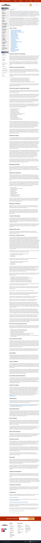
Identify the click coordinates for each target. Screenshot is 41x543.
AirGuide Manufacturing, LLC (4, 55)
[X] (4, 531)
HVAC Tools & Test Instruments (4, 36)
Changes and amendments (15, 49)
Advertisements (13, 43)
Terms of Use (12, 530)
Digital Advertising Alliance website (16, 405)
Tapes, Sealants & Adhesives (4, 29)
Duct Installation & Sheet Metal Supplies (4, 26)
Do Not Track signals (14, 42)
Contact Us (26, 1)
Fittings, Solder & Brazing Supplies (4, 24)
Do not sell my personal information (16, 41)
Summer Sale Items (4, 10)
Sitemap (11, 536)
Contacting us (13, 51)
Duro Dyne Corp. (4, 72)
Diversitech (3, 57)
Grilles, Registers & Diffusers (4, 21)
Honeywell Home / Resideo (5, 64)
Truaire (19, 530)
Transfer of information (14, 36)
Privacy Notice (12, 526)
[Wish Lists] (34, 5)
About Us (11, 525)
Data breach (13, 48)
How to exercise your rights (15, 38)
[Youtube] (2, 529)
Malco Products (4, 68)
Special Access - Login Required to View (4, 48)
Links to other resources (14, 46)
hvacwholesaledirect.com (24, 13)
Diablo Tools (4, 66)
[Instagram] (5, 529)
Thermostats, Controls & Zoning (4, 32)
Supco (3, 74)
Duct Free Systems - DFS (4, 15)
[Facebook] (4, 529)
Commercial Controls (4, 46)
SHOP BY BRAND (15, 1)
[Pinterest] (2, 531)
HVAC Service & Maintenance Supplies (4, 43)
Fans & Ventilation (3, 18)
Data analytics (13, 39)
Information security (14, 47)
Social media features (14, 44)
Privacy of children (14, 40)
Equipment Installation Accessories (4, 39)
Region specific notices (14, 37)
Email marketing (13, 45)
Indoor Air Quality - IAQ (4, 13)
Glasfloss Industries (3, 60)
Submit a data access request (13, 497)
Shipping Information (21, 1)
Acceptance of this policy (15, 50)
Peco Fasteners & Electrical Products (5, 70)
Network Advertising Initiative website (27, 405)
